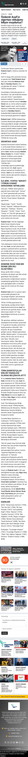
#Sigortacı (14, 38)
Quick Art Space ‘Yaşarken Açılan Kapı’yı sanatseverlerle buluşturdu (21, 581)
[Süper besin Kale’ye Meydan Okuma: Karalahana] (7, 603)
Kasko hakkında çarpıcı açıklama (20, 652)
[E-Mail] (11, 562)
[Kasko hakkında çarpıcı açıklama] (21, 644)
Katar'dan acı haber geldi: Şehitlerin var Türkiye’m (6, 581)
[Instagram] (11, 742)
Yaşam (10, 14)
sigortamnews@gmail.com (15, 736)
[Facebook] (5, 742)
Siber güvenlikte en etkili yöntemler (20, 670)
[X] (8, 742)
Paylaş (5, 63)
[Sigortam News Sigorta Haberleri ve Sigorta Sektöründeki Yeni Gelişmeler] (7, 3)
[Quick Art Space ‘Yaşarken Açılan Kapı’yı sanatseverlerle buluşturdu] (21, 574)
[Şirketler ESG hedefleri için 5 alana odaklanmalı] (7, 662)
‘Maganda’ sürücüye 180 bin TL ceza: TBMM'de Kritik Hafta (7, 595)
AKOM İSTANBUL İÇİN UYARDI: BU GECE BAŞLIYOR (20, 609)
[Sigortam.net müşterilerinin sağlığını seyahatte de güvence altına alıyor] (7, 678)
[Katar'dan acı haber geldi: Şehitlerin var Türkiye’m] (7, 574)
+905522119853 (15, 733)
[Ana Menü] (25, 4)
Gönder (4, 633)
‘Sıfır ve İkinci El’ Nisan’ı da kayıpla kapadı (13, 696)
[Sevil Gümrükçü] (5, 560)
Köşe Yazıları (16, 10)
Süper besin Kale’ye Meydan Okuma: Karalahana (6, 609)
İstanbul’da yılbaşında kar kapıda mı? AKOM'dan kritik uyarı (20, 595)
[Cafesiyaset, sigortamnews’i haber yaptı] (21, 678)
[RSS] (22, 742)
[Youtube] (17, 742)
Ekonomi (3, 667)
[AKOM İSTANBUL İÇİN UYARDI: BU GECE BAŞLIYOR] (21, 603)
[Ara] (23, 4)
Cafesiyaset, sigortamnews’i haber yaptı (21, 687)
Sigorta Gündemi (6, 10)
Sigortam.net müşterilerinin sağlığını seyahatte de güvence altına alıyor (6, 689)
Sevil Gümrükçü (14, 559)
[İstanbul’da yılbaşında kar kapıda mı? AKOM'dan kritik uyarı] (21, 589)
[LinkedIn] (14, 742)
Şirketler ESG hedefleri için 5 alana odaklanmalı (6, 670)
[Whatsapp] (20, 742)
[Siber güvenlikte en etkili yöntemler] (21, 662)
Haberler (3, 14)
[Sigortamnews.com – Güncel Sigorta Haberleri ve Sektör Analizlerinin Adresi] (7, 644)
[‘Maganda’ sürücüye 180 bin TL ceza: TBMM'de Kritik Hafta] (7, 589)
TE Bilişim (18, 748)
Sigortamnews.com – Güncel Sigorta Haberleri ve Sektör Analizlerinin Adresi (6, 653)
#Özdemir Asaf (5, 38)
